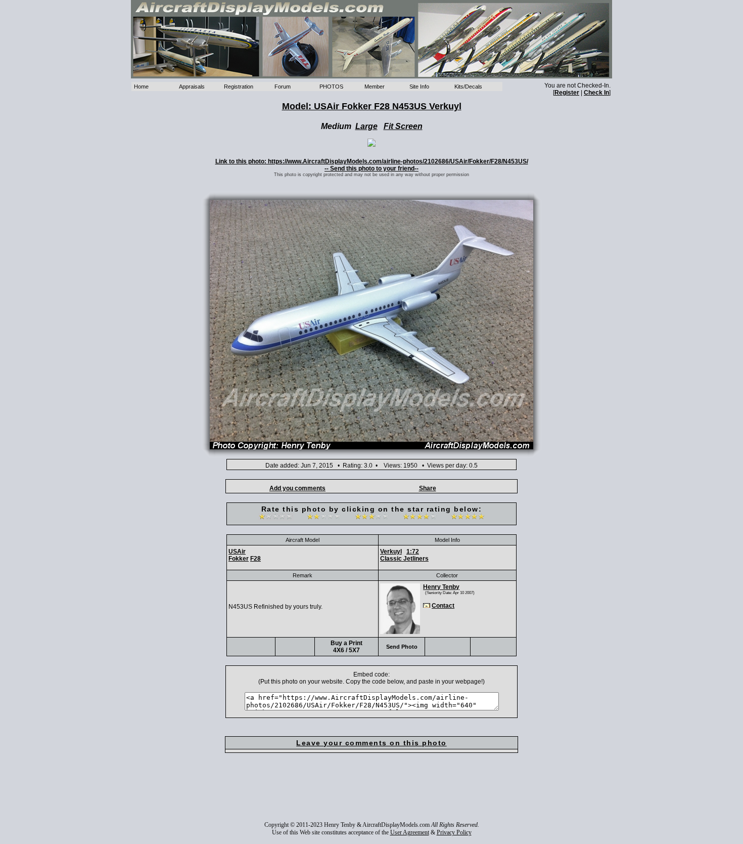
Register (566, 92)
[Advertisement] (371, 794)
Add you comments (297, 488)
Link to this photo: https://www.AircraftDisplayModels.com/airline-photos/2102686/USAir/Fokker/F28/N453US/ (371, 161)
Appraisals (192, 86)
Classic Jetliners (404, 558)
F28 (255, 558)
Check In (596, 92)
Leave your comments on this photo (371, 743)
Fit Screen (403, 126)
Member (374, 86)
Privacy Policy (454, 832)
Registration (238, 86)
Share (427, 488)
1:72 (412, 551)
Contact (443, 605)
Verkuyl (391, 551)
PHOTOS (331, 86)
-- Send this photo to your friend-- (371, 168)
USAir (237, 551)
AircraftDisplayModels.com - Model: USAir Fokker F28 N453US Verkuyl (371, 39)
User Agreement (409, 832)
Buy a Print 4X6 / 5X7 (346, 647)
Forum (282, 86)
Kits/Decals (468, 86)
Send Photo (401, 647)
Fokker (238, 558)
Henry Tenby (441, 586)
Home (141, 86)
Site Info (419, 86)
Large (366, 126)
